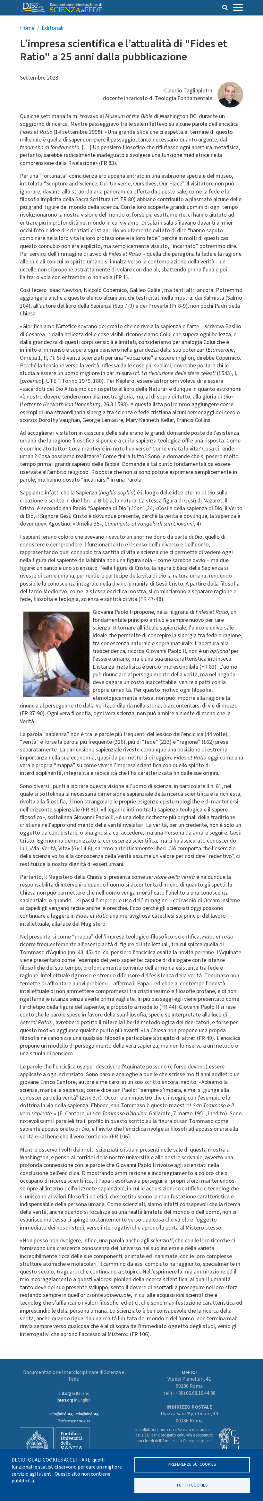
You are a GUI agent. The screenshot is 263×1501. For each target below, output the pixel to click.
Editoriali (53, 28)
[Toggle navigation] (238, 7)
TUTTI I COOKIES (192, 1485)
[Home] (61, 8)
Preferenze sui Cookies (192, 1464)
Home (27, 28)
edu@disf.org (87, 1414)
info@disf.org (60, 1414)
